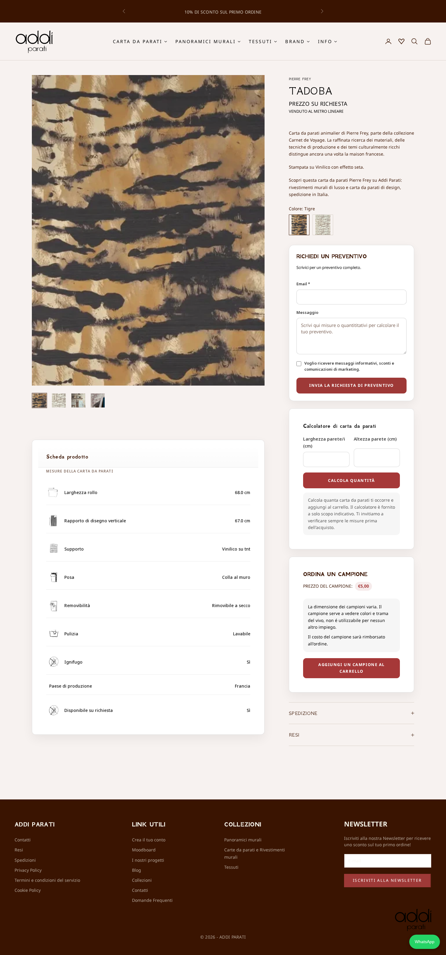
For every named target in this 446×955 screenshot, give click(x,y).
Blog (136, 870)
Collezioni (142, 880)
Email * (303, 284)
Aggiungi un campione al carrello (351, 668)
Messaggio (307, 312)
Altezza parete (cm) (375, 439)
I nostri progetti (148, 860)
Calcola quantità (351, 480)
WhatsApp (424, 941)
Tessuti (231, 867)
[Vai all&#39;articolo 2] (58, 400)
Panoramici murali (243, 840)
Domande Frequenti (152, 900)
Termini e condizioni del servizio (47, 880)
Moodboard (144, 850)
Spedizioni (25, 860)
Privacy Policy (28, 870)
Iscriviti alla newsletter (387, 880)
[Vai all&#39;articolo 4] (97, 400)
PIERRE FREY (300, 79)
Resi (19, 850)
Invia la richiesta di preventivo (351, 385)
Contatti (23, 840)
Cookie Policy (28, 890)
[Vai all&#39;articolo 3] (78, 400)
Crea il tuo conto (148, 840)
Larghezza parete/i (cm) (324, 442)
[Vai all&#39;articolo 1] (39, 400)
